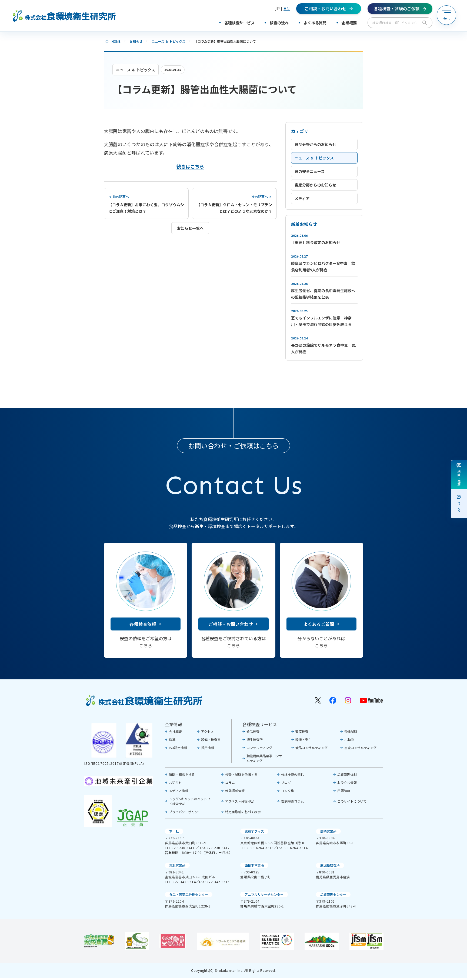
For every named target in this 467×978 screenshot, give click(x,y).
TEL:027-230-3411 (180, 847)
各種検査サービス (259, 724)
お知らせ (135, 41)
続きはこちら (190, 166)
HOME (116, 41)
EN (286, 8)
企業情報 (173, 724)
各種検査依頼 (142, 624)
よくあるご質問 (318, 624)
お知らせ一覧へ (190, 228)
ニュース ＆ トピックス (168, 41)
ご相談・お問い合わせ (231, 624)
